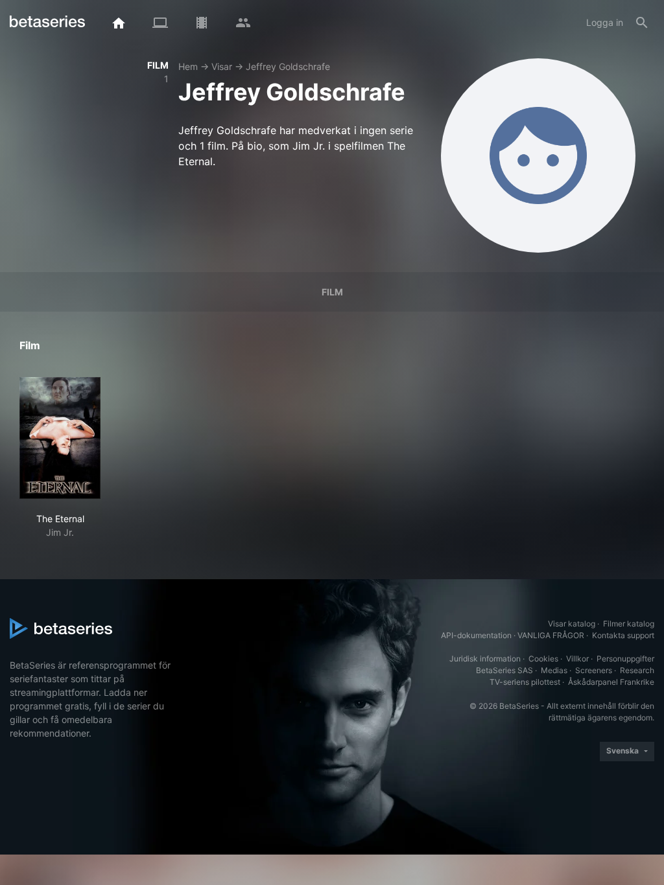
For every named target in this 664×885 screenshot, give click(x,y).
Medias (554, 670)
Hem (188, 66)
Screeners (593, 670)
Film (332, 291)
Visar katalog (571, 623)
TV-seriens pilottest (525, 682)
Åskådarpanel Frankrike (611, 682)
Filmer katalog (628, 623)
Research (637, 670)
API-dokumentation (476, 635)
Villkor (577, 658)
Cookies (543, 658)
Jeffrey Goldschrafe (288, 66)
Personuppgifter (625, 658)
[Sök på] (642, 22)
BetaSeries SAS (504, 670)
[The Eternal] (60, 438)
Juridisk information (485, 658)
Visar (221, 66)
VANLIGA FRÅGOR (550, 635)
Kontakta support (623, 635)
